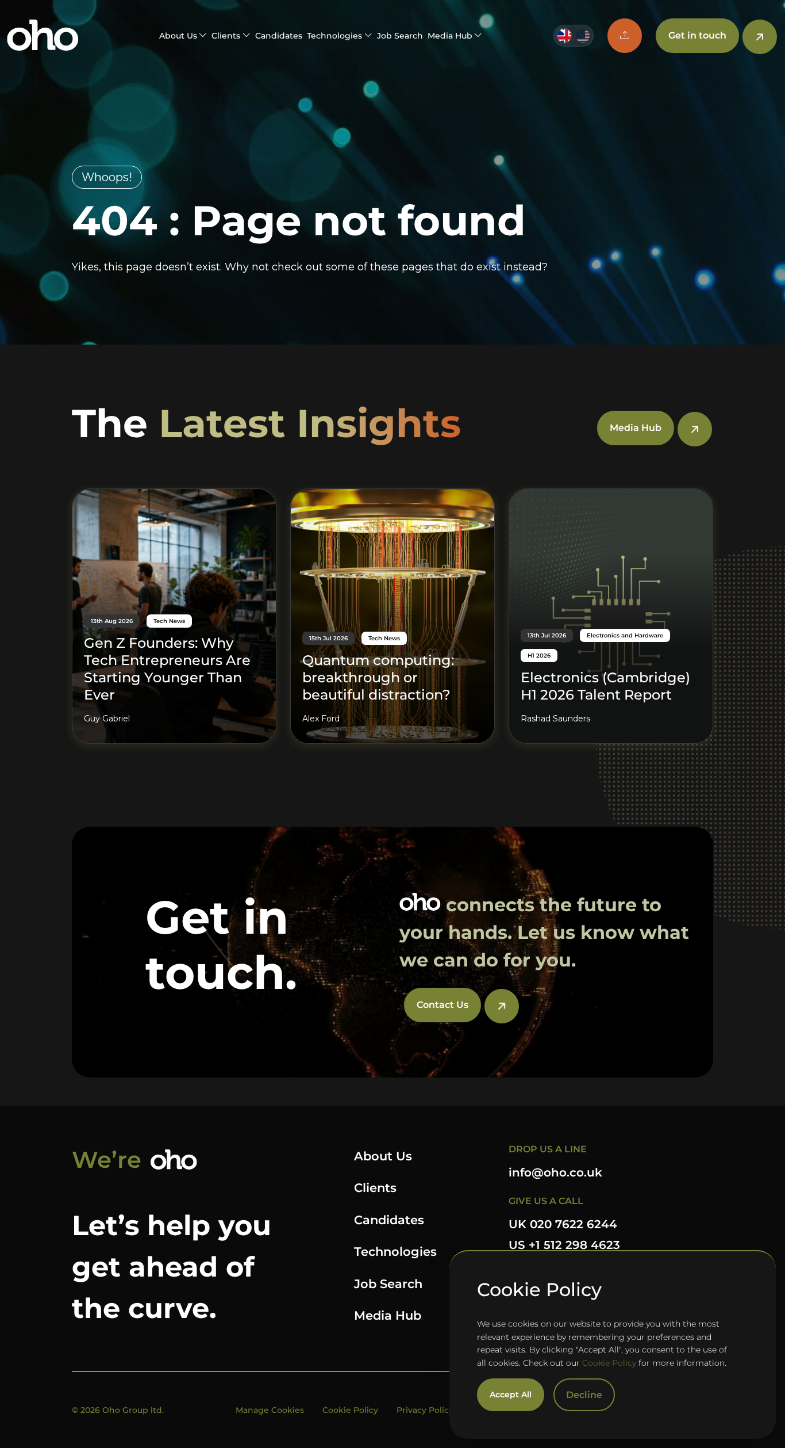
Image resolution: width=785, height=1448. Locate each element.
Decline (584, 1394)
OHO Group (43, 36)
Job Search (400, 35)
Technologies (395, 1251)
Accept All (511, 1394)
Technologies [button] (334, 35)
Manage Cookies (270, 1410)
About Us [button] (178, 35)
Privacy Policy (425, 1410)
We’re (106, 1159)
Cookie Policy (609, 1363)
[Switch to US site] (583, 36)
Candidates (278, 35)
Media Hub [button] (450, 35)
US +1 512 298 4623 (564, 1245)
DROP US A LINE (548, 1149)
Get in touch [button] (697, 35)
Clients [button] (225, 35)
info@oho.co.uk (555, 1172)
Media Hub (387, 1315)
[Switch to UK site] (564, 36)
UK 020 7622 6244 (563, 1224)
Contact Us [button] (442, 1004)
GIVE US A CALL (546, 1200)
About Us (383, 1156)
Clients (375, 1187)
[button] (624, 35)
